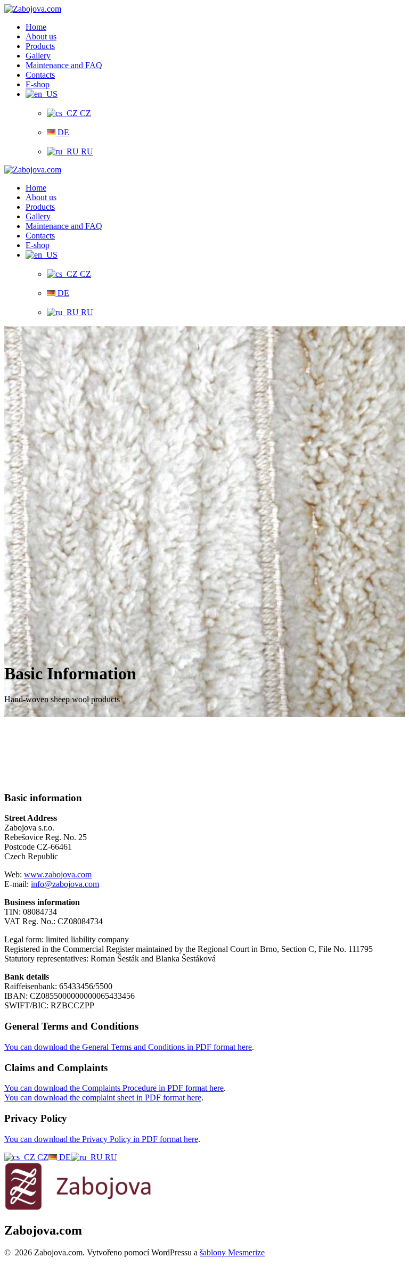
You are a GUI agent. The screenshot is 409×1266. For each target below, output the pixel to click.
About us (41, 36)
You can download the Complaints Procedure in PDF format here (114, 1087)
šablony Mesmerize (232, 1252)
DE (62, 132)
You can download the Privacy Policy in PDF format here (101, 1139)
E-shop (38, 84)
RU (86, 151)
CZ (84, 113)
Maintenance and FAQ (64, 65)
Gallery (38, 55)
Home (36, 26)
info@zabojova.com (65, 884)
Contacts (40, 74)
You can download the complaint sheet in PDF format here (102, 1097)
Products (40, 46)
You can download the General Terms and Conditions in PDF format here (128, 1046)
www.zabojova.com (58, 874)
